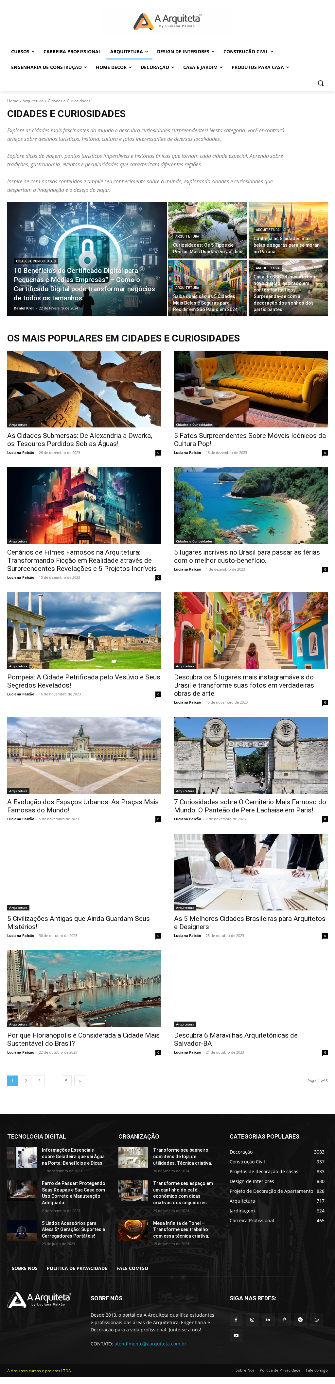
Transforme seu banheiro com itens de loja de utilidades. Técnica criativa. (182, 1156)
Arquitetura (33, 101)
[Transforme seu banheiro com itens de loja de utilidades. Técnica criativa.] (133, 1157)
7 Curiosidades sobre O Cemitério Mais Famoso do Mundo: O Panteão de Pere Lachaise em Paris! (250, 806)
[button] (320, 83)
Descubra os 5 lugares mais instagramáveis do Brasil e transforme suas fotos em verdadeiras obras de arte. (244, 685)
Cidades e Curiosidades (36, 261)
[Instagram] (252, 1319)
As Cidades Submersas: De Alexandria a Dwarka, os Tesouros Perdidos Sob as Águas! (79, 440)
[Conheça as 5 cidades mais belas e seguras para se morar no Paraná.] (288, 230)
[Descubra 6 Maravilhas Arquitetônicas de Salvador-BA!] (251, 988)
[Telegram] (300, 1319)
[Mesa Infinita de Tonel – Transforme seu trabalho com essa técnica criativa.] (133, 1230)
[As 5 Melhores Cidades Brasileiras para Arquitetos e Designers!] (251, 872)
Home (12, 101)
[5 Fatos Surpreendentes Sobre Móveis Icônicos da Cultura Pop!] (251, 389)
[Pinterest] (284, 1319)
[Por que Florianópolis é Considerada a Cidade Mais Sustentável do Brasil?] (84, 988)
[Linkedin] (268, 1319)
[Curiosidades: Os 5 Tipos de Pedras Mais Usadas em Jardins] (207, 230)
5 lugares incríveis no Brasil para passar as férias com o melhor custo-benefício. (247, 556)
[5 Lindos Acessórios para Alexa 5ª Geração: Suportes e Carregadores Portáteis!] (22, 1230)
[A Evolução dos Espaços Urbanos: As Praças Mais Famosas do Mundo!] (84, 755)
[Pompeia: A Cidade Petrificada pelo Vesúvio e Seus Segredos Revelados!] (84, 630)
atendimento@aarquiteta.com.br (150, 1344)
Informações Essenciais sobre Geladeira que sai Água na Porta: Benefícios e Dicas (73, 1156)
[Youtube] (236, 1335)
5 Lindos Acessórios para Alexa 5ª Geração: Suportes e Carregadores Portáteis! (73, 1230)
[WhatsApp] (316, 1319)
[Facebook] (236, 1319)
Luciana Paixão (20, 452)
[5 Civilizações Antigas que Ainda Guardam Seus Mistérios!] (84, 872)
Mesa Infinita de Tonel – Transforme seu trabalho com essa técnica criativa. (181, 1230)
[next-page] (79, 1081)
